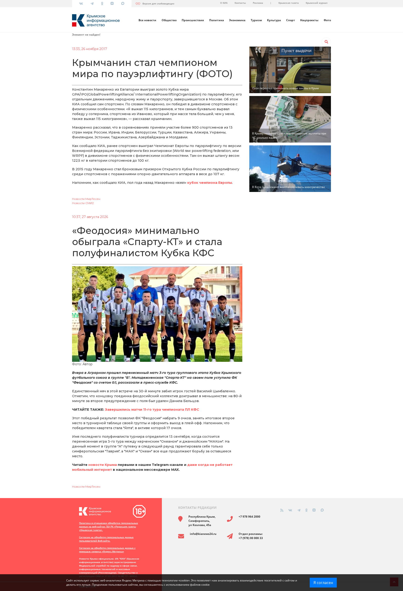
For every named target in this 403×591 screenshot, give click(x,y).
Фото (327, 20)
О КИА (224, 2)
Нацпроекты (309, 20)
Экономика (237, 20)
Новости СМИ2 (83, 203)
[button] (326, 42)
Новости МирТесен (86, 199)
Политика (216, 20)
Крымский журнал (316, 2)
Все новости (147, 20)
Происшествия (193, 20)
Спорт (290, 20)
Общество (169, 20)
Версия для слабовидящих (158, 3)
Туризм (256, 20)
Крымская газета (288, 2)
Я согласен (323, 582)
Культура (274, 20)
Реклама (258, 2)
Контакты (240, 2)
